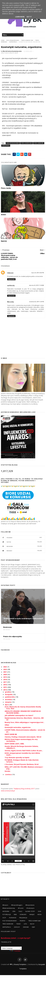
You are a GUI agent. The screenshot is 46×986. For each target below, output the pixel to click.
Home (2, 40)
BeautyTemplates (20, 964)
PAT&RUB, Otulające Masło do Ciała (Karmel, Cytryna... (22, 761)
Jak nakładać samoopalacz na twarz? (19, 715)
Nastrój (4, 241)
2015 (5, 687)
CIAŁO (20, 911)
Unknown (10, 273)
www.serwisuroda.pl (8, 791)
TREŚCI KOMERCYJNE (27, 40)
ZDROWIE (26, 927)
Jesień (3, 215)
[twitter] (25, 959)
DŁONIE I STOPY (30, 911)
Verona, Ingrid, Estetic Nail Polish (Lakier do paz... (24, 751)
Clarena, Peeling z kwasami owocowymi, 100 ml (23, 737)
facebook (24, 537)
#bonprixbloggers (16, 905)
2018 (5, 679)
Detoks (7, 771)
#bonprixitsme (29, 905)
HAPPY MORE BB (11, 734)
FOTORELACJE (6, 914)
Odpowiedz (11, 279)
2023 (5, 667)
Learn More (19, 17)
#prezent (20, 908)
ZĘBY (33, 927)
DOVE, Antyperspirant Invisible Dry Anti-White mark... (22, 754)
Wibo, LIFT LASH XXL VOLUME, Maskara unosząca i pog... (24, 768)
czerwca (8, 774)
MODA (40, 914)
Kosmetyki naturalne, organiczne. (18, 727)
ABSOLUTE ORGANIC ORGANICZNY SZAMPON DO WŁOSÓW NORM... (23, 712)
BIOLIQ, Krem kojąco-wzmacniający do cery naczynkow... (21, 740)
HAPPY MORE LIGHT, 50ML (14, 744)
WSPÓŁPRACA (13, 42)
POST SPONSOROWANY (12, 40)
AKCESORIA (5, 911)
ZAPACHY (17, 927)
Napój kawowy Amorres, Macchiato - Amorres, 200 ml (24, 719)
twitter (24, 542)
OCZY (4, 918)
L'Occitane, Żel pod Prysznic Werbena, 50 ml (22, 764)
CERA (13, 911)
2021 (5, 672)
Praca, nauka (6, 188)
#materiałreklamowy (8, 908)
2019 (5, 677)
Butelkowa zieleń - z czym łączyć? (15, 938)
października (10, 697)
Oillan (7, 725)
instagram (24, 546)
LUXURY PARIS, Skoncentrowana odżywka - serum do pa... (25, 731)
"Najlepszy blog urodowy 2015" (24, 789)
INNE (15, 914)
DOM (39, 911)
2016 (5, 685)
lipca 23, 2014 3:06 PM (37, 272)
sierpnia (8, 702)
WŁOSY (32, 924)
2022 (5, 669)
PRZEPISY (22, 921)
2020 (5, 674)
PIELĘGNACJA (23, 918)
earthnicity (11, 285)
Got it (29, 17)
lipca (7, 705)
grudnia (8, 692)
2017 (5, 682)
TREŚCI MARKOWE (38, 143)
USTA (25, 924)
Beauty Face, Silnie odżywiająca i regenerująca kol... (24, 722)
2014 (5, 690)
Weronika (10, 302)
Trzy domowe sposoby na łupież (17, 757)
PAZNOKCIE (12, 918)
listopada (9, 694)
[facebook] (19, 959)
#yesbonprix (30, 908)
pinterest (24, 550)
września (8, 699)
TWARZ (18, 924)
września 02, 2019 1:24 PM (36, 301)
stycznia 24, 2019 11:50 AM (36, 285)
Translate (17, 951)
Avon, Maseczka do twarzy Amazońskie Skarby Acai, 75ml (23, 708)
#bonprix (5, 905)
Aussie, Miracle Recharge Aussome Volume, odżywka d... (21, 747)
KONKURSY (23, 914)
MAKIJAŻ (32, 914)
